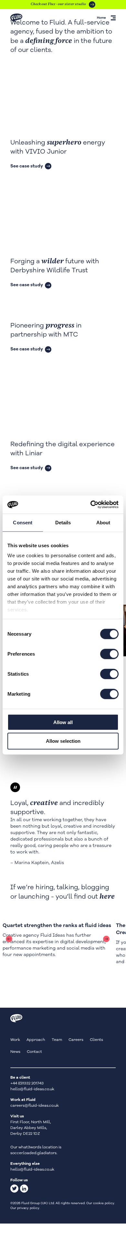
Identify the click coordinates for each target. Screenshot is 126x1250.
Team (57, 1039)
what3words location (38, 1147)
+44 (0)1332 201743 (27, 1083)
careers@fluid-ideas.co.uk (34, 1105)
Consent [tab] (22, 522)
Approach (35, 1039)
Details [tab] (63, 522)
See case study (26, 166)
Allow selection (63, 741)
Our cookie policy (100, 1203)
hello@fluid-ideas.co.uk (32, 1089)
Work (15, 1039)
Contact (34, 1051)
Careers (75, 1039)
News (15, 1051)
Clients (96, 1039)
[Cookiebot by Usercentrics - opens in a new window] (91, 504)
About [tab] (103, 522)
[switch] (109, 654)
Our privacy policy (24, 1208)
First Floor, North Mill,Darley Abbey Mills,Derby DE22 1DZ (30, 1127)
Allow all (63, 722)
